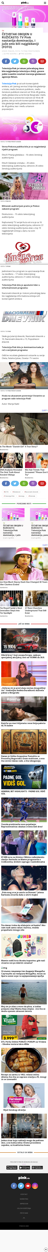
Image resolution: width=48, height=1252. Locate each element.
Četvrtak (32, 496)
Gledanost (16, 492)
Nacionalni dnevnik (31, 492)
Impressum (24, 1204)
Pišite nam (24, 1213)
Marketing (24, 1199)
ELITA (6, 492)
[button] (3, 519)
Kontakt (24, 1194)
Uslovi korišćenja (24, 1208)
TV (3, 31)
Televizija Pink (9, 496)
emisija (21, 496)
